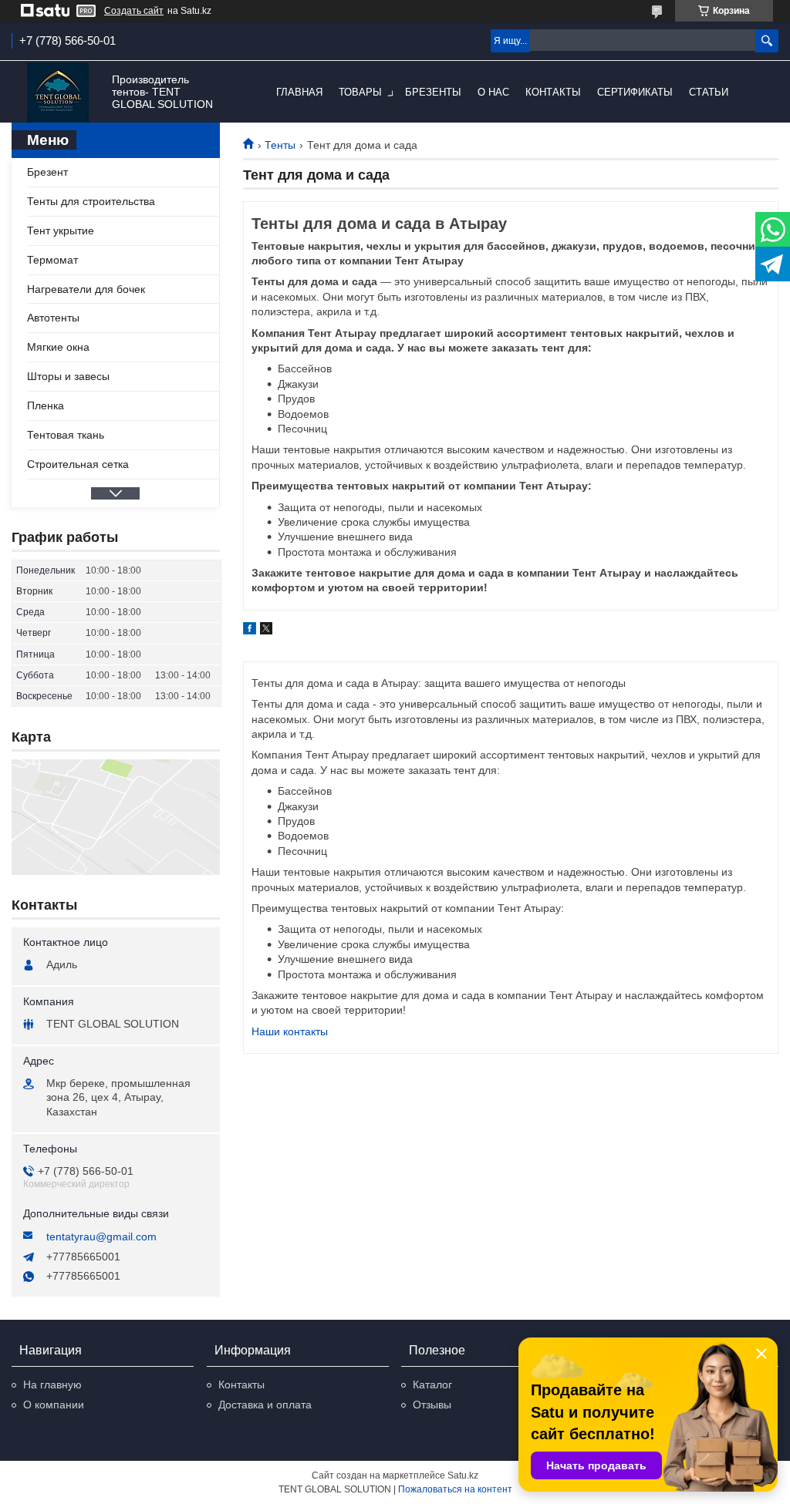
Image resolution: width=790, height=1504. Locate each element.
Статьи (708, 92)
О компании (53, 1404)
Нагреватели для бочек (86, 289)
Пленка (45, 405)
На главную (52, 1384)
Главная (299, 92)
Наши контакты (290, 1031)
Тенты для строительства (91, 201)
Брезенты (433, 92)
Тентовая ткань (65, 435)
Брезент (47, 172)
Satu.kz (462, 1475)
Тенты (280, 145)
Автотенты (53, 317)
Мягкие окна (58, 347)
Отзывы (432, 1404)
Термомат (52, 260)
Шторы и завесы (68, 376)
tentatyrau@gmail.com (101, 1236)
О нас (493, 92)
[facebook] (249, 630)
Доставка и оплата (265, 1404)
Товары (360, 92)
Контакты (553, 92)
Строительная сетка (78, 464)
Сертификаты (635, 92)
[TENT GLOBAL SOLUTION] (58, 93)
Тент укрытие (60, 230)
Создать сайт (134, 10)
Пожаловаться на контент (455, 1489)
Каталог (432, 1384)
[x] (266, 630)
